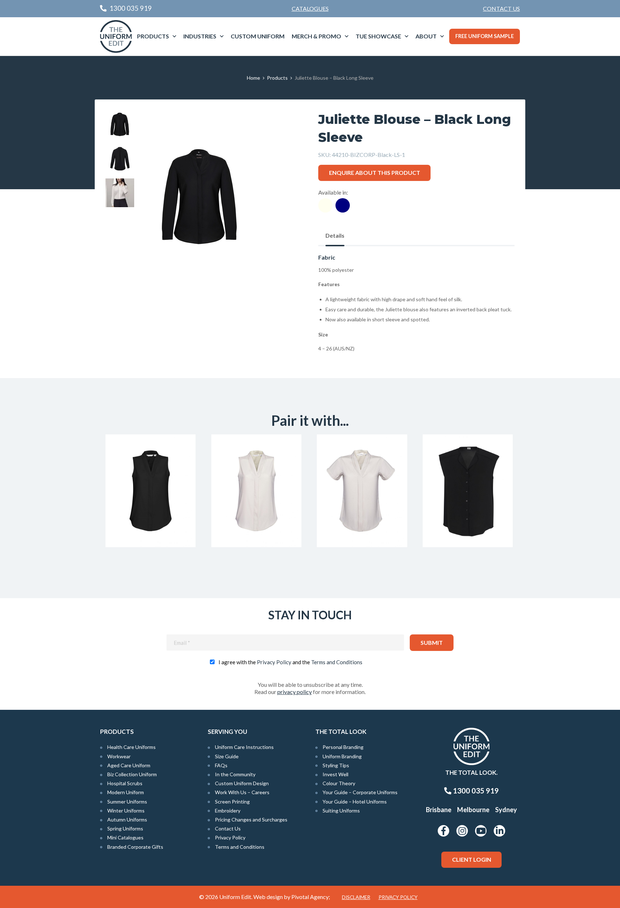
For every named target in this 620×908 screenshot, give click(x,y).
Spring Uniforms (125, 828)
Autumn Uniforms (127, 819)
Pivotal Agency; (310, 896)
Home (253, 78)
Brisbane (438, 810)
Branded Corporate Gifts (135, 847)
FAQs (221, 765)
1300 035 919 (475, 790)
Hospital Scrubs (124, 783)
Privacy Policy (274, 662)
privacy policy (294, 691)
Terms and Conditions (336, 662)
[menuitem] (501, 8)
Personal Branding (343, 747)
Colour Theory (339, 783)
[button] (285, 126)
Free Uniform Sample (484, 36)
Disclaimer (356, 897)
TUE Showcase (378, 36)
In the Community (235, 774)
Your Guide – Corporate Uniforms (360, 792)
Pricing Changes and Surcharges (251, 819)
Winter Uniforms (126, 810)
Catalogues (310, 8)
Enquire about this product (374, 172)
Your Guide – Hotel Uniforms (355, 801)
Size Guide (227, 756)
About (426, 36)
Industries (199, 36)
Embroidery (227, 810)
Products (153, 36)
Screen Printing (232, 801)
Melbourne (473, 810)
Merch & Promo (316, 36)
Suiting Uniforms (341, 810)
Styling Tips (336, 765)
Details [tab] (334, 235)
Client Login (471, 859)
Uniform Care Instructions (244, 747)
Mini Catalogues (125, 837)
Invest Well (335, 774)
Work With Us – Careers (242, 792)
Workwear (119, 756)
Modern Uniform (125, 792)
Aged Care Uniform (128, 765)
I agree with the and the (290, 662)
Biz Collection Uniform (132, 774)
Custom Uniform (258, 36)
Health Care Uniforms (131, 747)
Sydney (506, 810)
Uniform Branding (342, 756)
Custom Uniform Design (242, 783)
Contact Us (501, 8)
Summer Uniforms (127, 801)
